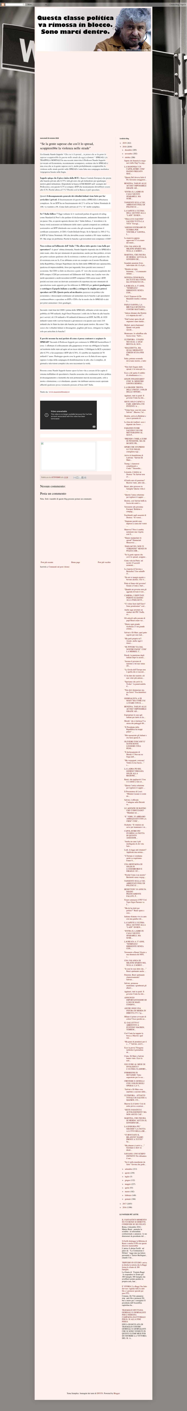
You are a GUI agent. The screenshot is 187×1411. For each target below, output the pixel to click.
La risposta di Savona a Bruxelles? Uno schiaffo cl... (134, 571)
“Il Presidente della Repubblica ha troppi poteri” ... (133, 729)
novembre (129, 153)
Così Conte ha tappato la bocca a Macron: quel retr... (133, 1035)
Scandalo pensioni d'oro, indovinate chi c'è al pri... (135, 264)
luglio (127, 1176)
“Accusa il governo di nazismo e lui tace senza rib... (134, 663)
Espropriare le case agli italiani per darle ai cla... (134, 716)
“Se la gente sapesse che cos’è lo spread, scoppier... (135, 555)
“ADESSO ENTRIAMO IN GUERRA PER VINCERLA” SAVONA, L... (135, 230)
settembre (129, 1169)
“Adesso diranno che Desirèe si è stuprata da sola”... (135, 314)
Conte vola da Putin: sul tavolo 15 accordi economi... (133, 563)
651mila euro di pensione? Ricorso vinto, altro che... (135, 481)
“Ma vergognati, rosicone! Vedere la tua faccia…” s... (134, 762)
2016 (125, 1207)
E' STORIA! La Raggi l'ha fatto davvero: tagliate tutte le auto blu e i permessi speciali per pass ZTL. (134, 1289)
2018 (125, 146)
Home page (75, 562)
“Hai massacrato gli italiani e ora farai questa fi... (135, 736)
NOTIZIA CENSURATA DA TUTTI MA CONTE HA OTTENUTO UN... (135, 279)
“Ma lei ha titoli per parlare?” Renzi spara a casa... (134, 910)
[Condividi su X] (80, 477)
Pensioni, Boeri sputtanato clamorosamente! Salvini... (134, 977)
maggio (128, 1184)
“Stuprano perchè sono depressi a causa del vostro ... (135, 523)
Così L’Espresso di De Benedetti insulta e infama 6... (135, 298)
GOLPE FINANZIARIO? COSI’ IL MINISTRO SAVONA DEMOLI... (134, 381)
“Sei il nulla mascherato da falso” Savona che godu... (135, 1163)
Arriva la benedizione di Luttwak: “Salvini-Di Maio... (133, 457)
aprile (127, 1187)
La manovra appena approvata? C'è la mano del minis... (134, 240)
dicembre (129, 150)
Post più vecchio (104, 562)
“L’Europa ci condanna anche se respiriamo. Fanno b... (133, 858)
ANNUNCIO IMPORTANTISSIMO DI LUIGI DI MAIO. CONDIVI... (135, 1001)
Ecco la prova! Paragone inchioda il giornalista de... (133, 1050)
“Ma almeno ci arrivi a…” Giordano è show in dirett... (134, 1147)
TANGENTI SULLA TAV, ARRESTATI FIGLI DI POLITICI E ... (134, 204)
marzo (127, 1191)
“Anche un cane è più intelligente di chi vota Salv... (134, 843)
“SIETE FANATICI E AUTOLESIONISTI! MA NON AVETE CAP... (135, 1112)
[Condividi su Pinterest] (85, 477)
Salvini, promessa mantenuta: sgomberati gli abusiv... (135, 985)
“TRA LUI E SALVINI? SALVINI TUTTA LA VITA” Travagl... (134, 221)
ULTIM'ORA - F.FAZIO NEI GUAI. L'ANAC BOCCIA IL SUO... (134, 341)
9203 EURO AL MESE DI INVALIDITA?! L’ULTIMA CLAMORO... (135, 1066)
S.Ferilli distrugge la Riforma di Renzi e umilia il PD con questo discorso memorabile (134, 1243)
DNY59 (100, 1393)
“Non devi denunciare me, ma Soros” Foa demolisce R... (135, 692)
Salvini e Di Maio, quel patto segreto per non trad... (135, 633)
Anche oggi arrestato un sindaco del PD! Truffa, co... (134, 612)
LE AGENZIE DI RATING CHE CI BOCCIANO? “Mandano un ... (135, 810)
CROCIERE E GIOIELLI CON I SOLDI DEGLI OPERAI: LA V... (134, 1083)
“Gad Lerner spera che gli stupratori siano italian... (134, 320)
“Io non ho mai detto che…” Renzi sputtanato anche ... (135, 969)
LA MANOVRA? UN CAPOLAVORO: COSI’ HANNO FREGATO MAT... (134, 170)
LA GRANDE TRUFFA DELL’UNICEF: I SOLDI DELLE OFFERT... (135, 389)
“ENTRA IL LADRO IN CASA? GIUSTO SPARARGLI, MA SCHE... (134, 195)
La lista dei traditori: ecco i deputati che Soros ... (134, 423)
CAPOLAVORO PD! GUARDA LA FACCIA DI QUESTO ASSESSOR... (134, 834)
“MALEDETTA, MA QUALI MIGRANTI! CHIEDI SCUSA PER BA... (134, 351)
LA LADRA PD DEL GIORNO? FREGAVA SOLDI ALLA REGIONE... (134, 772)
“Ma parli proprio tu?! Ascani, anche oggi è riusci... (133, 640)
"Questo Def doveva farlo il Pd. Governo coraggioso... (135, 178)
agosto (127, 1172)
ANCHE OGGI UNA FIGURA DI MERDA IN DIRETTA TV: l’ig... (135, 1010)
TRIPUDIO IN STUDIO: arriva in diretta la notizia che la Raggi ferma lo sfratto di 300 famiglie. (134, 1266)
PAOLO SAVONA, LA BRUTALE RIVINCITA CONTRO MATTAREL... (135, 307)
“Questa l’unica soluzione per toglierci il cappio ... (134, 495)
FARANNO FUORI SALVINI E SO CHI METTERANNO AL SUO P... (133, 431)
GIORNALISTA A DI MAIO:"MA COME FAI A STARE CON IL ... (134, 700)
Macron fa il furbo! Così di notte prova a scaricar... (134, 1104)
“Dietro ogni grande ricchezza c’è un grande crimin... (134, 626)
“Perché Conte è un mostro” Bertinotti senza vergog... (135, 876)
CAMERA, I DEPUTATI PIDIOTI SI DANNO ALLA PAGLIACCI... (134, 597)
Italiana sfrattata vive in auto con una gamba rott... (135, 917)
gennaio (128, 1199)
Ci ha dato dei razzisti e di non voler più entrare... (134, 676)
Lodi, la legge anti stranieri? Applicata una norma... (135, 850)
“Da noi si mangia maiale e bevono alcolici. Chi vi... (135, 578)
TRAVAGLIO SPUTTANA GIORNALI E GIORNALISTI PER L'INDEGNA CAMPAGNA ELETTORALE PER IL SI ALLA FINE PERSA (134, 1316)
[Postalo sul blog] (77, 477)
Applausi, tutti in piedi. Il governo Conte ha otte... (134, 396)
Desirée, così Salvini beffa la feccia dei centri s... (135, 501)
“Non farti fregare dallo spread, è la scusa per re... (135, 367)
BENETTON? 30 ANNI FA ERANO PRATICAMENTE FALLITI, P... (135, 892)
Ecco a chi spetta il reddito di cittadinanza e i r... (134, 374)
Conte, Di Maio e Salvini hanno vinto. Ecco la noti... (134, 1058)
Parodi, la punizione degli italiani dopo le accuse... (134, 656)
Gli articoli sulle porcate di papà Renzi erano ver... (134, 619)
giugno (128, 1180)
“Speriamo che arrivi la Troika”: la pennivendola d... (135, 684)
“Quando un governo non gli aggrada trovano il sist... (135, 590)
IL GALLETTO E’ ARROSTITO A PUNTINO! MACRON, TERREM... (134, 1026)
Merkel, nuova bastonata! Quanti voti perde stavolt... (134, 327)
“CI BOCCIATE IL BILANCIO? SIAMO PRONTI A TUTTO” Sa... (133, 1138)
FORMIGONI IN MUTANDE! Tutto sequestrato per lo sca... (134, 1075)
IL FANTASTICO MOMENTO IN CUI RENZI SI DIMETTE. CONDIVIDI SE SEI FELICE (134, 1222)
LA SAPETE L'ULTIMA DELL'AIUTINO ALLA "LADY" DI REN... (135, 213)
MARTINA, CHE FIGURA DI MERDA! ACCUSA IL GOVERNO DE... (135, 257)
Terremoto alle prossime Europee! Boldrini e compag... (133, 509)
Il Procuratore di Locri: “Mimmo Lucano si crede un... (135, 793)
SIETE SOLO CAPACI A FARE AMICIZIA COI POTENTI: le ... (134, 404)
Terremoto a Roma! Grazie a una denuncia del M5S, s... (135, 954)
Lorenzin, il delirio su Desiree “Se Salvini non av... (134, 474)
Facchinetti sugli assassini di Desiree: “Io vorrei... (135, 516)
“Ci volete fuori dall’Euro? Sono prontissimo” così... (135, 604)
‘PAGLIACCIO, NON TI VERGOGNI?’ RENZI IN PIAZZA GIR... (135, 548)
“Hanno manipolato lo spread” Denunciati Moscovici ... (132, 540)
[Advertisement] (63, 70)
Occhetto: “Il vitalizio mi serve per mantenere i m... (135, 825)
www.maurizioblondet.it (59, 391)
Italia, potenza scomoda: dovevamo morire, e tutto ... (135, 360)
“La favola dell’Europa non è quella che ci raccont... (135, 670)
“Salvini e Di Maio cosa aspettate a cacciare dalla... (135, 1090)
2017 (125, 1203)
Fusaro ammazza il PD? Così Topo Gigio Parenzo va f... (135, 902)
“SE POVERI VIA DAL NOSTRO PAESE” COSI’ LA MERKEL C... (135, 649)
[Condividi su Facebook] (82, 477)
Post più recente (47, 562)
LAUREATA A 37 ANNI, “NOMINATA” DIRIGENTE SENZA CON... (134, 289)
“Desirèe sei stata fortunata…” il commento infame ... (135, 271)
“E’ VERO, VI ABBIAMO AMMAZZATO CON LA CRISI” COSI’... (135, 818)
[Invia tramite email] (74, 477)
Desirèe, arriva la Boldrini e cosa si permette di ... (135, 417)
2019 (125, 143)
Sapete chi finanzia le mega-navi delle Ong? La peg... (135, 161)
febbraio (128, 1195)
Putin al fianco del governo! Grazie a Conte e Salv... (135, 584)
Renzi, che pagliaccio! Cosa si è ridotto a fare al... (135, 780)
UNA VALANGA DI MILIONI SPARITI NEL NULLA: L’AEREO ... (135, 248)
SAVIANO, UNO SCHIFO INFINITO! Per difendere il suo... (135, 1156)
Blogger (117, 1393)
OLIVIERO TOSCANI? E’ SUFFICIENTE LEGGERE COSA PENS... (135, 745)
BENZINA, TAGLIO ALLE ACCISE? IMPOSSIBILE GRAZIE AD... (135, 185)
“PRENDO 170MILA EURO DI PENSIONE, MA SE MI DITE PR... (135, 441)
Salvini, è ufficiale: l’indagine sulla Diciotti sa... (134, 802)
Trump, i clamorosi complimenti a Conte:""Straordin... (133, 466)
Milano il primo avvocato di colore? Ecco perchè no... (135, 1017)
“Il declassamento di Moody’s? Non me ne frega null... (133, 754)
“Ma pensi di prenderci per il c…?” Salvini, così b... (135, 1042)
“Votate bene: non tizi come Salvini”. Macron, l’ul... (135, 411)
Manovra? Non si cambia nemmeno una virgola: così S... (134, 531)
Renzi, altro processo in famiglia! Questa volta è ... (134, 488)
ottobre (128, 157)
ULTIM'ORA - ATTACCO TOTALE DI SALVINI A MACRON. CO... (135, 1097)
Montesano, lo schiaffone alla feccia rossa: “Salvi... (135, 334)
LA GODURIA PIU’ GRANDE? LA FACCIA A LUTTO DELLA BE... (135, 1128)
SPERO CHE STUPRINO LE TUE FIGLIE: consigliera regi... (134, 449)
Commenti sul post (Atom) (59, 566)
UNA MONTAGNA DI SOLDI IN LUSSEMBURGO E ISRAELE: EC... (133, 867)
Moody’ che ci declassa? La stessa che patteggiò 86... (135, 722)
